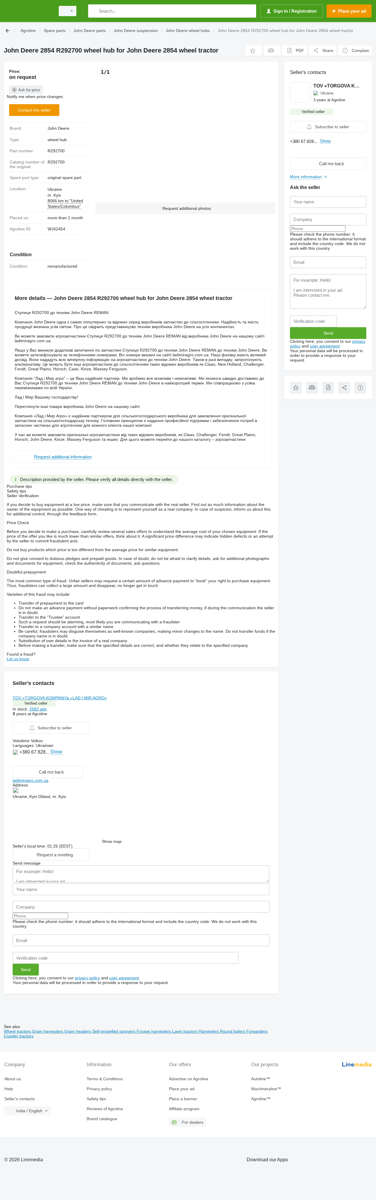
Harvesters (209, 1031)
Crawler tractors (18, 1036)
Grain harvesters (48, 1031)
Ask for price (29, 90)
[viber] (16, 760)
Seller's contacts (19, 1098)
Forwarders (257, 1031)
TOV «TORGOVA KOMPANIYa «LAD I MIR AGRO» (60, 698)
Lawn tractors (185, 1031)
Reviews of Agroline (105, 1108)
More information (306, 176)
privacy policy (87, 977)
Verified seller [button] (35, 703)
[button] (253, 50)
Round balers (233, 1031)
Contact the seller (34, 110)
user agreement (124, 977)
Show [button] (56, 751)
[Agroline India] (27, 11)
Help (8, 1088)
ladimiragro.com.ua (30, 780)
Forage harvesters (154, 1031)
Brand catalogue (102, 1118)
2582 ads (38, 709)
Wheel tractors (18, 1031)
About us (12, 1078)
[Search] (94, 11)
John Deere (58, 128)
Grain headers (78, 1031)
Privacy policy (99, 1088)
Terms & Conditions (105, 1078)
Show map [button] (112, 841)
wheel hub (57, 139)
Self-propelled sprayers (114, 1031)
